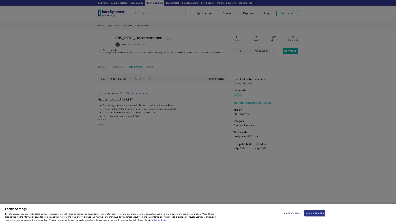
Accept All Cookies (315, 213)
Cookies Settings (292, 213)
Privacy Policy (160, 220)
